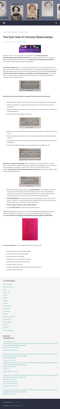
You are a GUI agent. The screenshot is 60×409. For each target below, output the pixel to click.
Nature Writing (7, 306)
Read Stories (6, 311)
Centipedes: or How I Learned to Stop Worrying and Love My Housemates (10, 381)
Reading (5, 314)
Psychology (6, 308)
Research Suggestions (9, 317)
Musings (5, 303)
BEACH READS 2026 (10, 394)
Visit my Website (7, 322)
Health (5, 295)
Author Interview (7, 284)
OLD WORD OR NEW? (10, 358)
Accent (21, 405)
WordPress (11, 405)
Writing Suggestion (8, 330)
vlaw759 (24, 42)
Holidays (5, 300)
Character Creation (8, 287)
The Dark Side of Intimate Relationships (28, 37)
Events (5, 289)
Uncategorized (7, 319)
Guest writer (6, 292)
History (5, 298)
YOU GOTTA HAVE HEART (12, 347)
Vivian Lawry (15, 402)
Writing (5, 325)
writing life (6, 327)
